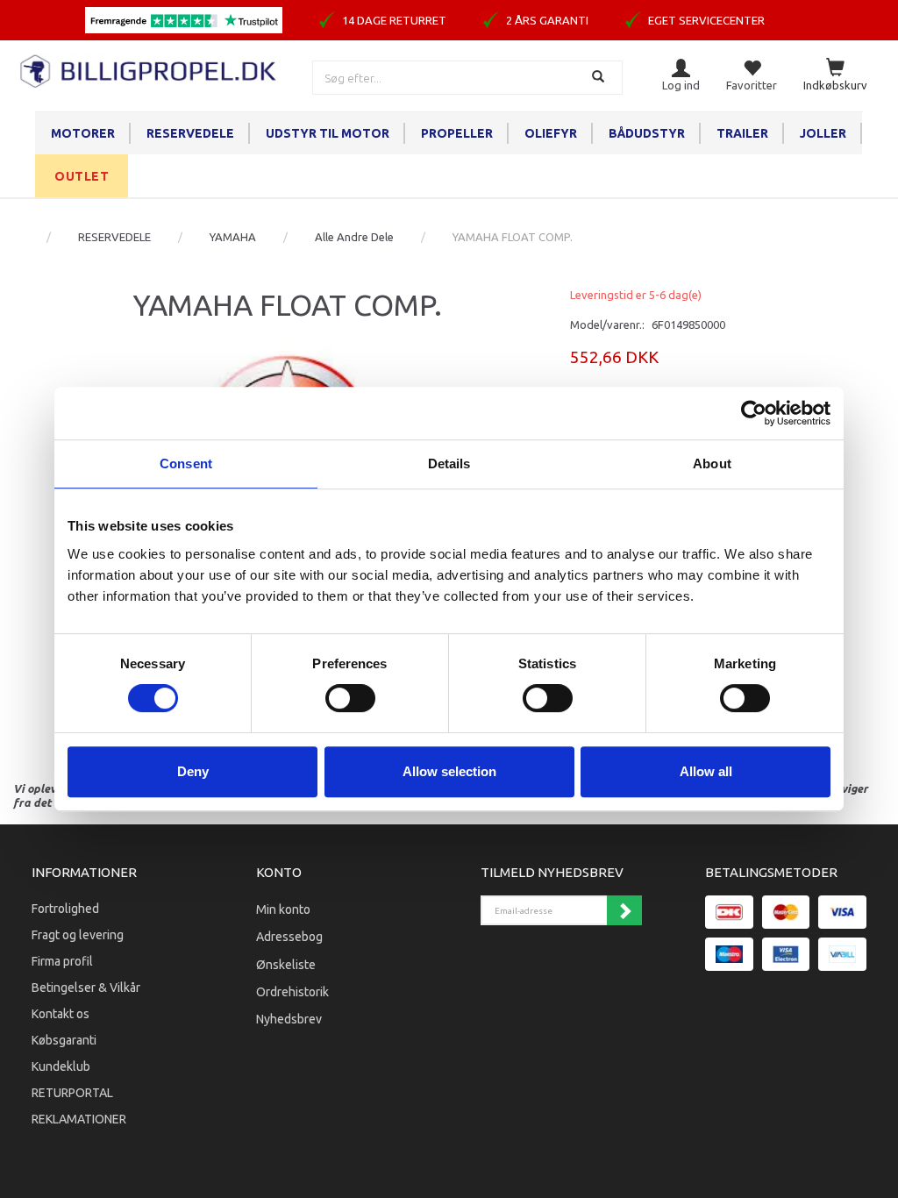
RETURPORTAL (72, 1093)
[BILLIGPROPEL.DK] (149, 69)
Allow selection (449, 771)
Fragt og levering (78, 935)
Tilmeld (624, 910)
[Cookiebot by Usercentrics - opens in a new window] (753, 413)
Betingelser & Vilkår (86, 988)
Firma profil (62, 961)
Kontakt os (60, 1014)
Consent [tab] (186, 463)
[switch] (350, 698)
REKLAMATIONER (79, 1119)
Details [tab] (449, 463)
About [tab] (712, 463)
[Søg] (600, 78)
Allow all (706, 771)
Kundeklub (61, 1066)
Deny (193, 771)
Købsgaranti (64, 1040)
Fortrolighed (65, 909)
